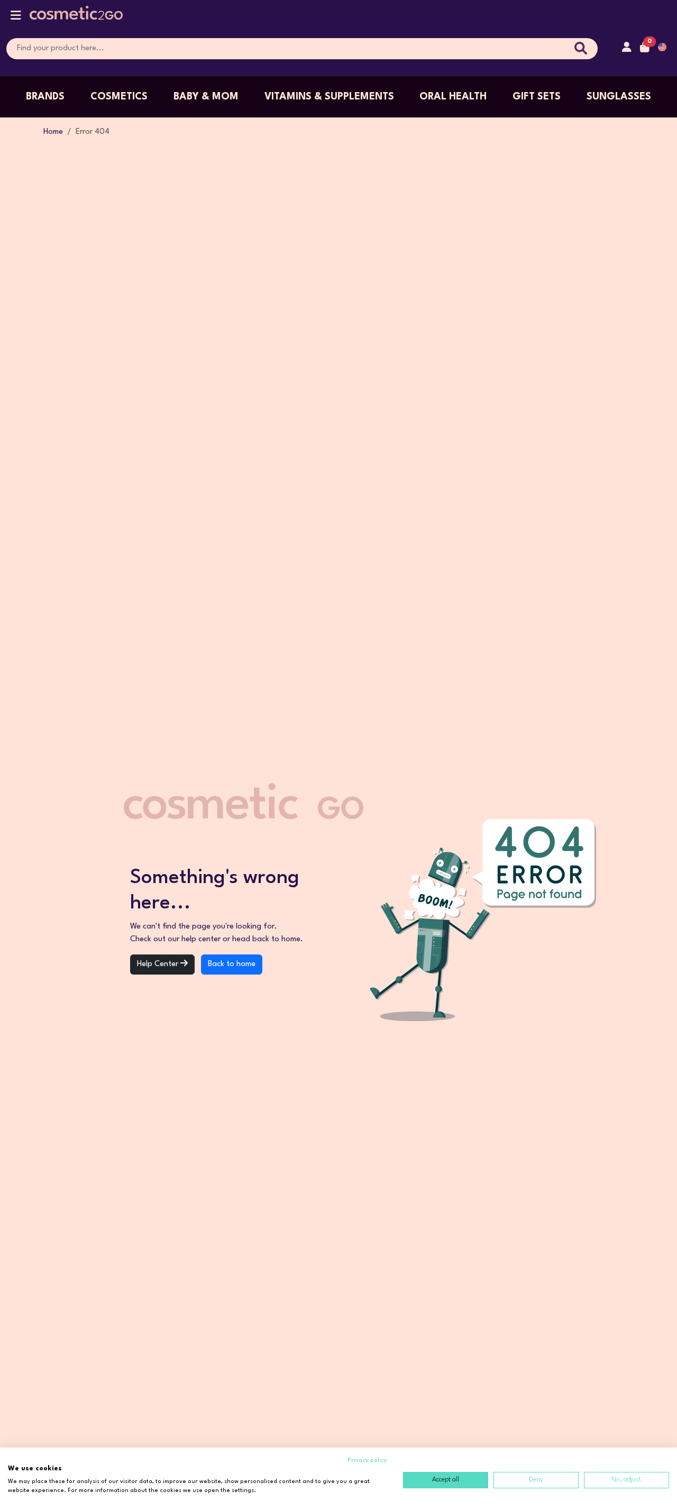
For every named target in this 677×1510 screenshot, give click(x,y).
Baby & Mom (206, 97)
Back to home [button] (231, 964)
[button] (15, 18)
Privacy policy (367, 1460)
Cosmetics (119, 97)
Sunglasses (619, 97)
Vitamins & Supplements (329, 97)
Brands (45, 97)
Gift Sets (537, 97)
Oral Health (453, 97)
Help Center (158, 964)
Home (53, 132)
